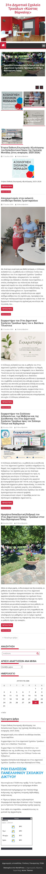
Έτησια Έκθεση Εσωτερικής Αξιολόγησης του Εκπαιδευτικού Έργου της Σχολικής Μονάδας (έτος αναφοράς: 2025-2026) (22, 150)
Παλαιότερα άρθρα (10, 638)
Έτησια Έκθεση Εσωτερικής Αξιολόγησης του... (12, 106)
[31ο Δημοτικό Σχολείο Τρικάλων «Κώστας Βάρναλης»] (3, 45)
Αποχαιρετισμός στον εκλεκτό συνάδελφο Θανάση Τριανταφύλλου (19, 199)
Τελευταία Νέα (6, 191)
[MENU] (43, 45)
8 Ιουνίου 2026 (9, 61)
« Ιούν (3, 712)
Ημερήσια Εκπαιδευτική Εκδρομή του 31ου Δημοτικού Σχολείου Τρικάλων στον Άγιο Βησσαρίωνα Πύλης (22, 517)
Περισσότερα (7, 186)
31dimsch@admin (22, 61)
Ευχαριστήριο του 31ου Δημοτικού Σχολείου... (33, 121)
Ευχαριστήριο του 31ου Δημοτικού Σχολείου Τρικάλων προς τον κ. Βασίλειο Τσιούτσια (22, 323)
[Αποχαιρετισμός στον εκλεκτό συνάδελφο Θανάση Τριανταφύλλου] (23, 236)
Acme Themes (27, 870)
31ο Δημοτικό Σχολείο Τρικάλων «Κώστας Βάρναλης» (23, 8)
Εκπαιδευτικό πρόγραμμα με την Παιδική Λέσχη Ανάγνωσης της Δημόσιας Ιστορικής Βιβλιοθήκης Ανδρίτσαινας (20, 792)
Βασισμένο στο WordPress (13, 868)
